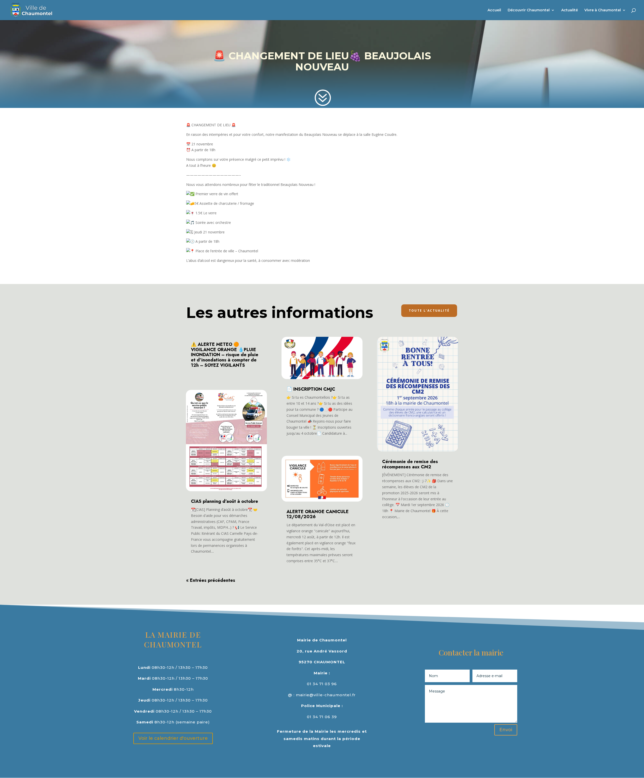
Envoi (505, 729)
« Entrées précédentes (210, 580)
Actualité (569, 10)
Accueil (494, 10)
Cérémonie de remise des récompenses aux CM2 (410, 464)
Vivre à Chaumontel (602, 10)
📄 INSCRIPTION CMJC (311, 389)
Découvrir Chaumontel (529, 10)
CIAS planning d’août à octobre (224, 501)
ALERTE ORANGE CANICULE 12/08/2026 (318, 514)
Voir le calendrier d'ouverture (173, 738)
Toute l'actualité (429, 310)
